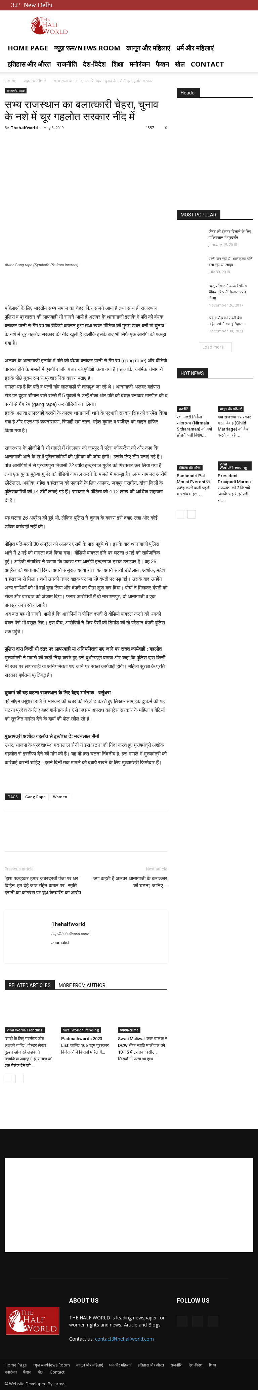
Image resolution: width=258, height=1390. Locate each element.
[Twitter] (237, 4)
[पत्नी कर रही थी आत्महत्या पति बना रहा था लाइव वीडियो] (190, 265)
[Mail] (81, 954)
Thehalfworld (24, 127)
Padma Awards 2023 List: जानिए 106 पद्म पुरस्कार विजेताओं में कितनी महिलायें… (85, 1045)
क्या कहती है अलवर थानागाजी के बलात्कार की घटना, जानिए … (130, 882)
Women (60, 796)
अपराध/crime (35, 81)
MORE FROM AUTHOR (82, 985)
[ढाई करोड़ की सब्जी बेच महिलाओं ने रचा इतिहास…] (190, 324)
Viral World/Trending (25, 1030)
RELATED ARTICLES (30, 985)
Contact (207, 64)
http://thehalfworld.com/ (70, 934)
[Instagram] (69, 954)
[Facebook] (226, 4)
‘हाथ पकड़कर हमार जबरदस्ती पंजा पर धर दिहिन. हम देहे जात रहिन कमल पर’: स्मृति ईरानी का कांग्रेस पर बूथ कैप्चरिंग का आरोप (43, 885)
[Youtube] (248, 4)
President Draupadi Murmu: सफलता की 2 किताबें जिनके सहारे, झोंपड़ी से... (235, 487)
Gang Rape (35, 796)
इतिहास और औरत (29, 64)
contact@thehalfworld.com (124, 1339)
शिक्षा (118, 64)
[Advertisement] (86, 287)
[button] (245, 48)
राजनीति (67, 64)
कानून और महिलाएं (148, 47)
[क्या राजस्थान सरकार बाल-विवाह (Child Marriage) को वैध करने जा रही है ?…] (236, 399)
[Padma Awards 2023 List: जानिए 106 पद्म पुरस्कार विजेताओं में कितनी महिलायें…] (86, 1016)
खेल (180, 64)
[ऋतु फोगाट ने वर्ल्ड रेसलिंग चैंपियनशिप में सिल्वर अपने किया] (190, 292)
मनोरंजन (140, 64)
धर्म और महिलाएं (195, 47)
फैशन (162, 64)
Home (10, 81)
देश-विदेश (94, 64)
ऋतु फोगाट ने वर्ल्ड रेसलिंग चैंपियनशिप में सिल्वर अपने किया (228, 292)
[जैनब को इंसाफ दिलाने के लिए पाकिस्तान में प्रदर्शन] (190, 238)
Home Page (28, 47)
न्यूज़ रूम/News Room (87, 47)
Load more (213, 347)
